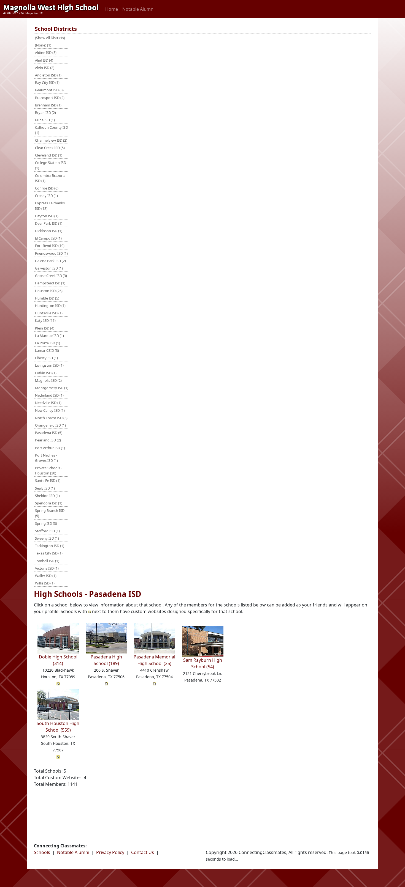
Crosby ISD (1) (46, 195)
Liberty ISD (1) (46, 357)
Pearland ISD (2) (48, 440)
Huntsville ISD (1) (49, 313)
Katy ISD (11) (45, 320)
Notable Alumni (138, 9)
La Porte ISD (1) (47, 342)
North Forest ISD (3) (51, 417)
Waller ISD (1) (45, 575)
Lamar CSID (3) (47, 350)
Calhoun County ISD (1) (51, 130)
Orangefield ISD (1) (50, 425)
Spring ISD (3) (46, 523)
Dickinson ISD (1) (48, 230)
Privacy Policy (110, 852)
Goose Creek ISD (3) (51, 275)
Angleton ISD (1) (48, 75)
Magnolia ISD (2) (48, 380)
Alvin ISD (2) (44, 67)
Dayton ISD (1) (46, 215)
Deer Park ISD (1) (48, 223)
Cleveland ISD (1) (48, 155)
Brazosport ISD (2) (49, 97)
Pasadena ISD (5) (48, 432)
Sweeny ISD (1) (47, 538)
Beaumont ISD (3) (49, 89)
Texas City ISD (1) (49, 553)
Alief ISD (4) (44, 60)
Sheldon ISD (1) (47, 495)
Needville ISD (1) (48, 402)
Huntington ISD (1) (50, 305)
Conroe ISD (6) (46, 188)
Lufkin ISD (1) (45, 372)
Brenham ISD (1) (48, 105)
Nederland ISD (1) (49, 395)
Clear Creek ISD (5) (50, 147)
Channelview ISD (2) (51, 140)
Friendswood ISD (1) (51, 253)
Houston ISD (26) (49, 290)
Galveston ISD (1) (49, 268)
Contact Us (142, 852)
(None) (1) (43, 45)
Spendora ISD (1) (48, 503)
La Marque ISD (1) (49, 335)
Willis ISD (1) (45, 583)
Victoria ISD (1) (47, 568)
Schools (42, 852)
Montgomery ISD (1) (51, 387)
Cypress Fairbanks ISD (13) (50, 206)
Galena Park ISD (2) (50, 260)
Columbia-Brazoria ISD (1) (50, 178)
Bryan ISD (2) (45, 112)
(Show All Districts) (50, 37)
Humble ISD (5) (47, 298)
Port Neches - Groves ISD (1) (46, 458)
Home (111, 9)
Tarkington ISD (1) (49, 545)
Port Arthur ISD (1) (50, 447)
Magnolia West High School (51, 7)
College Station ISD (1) (50, 165)
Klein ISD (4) (44, 328)
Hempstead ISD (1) (50, 283)
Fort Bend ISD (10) (49, 245)
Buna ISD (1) (45, 119)
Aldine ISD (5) (45, 52)
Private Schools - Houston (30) (48, 470)
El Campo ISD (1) (48, 238)
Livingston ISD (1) (49, 365)
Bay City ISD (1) (47, 82)
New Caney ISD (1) (50, 410)
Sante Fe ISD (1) (47, 480)
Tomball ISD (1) (47, 560)
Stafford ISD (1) (47, 530)
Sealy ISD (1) (45, 488)
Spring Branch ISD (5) (49, 513)
